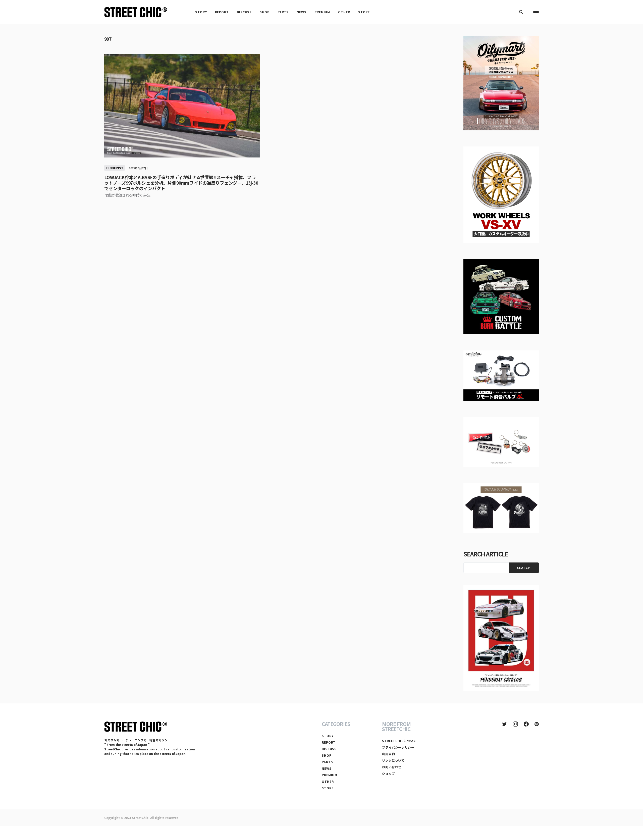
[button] (521, 12)
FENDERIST (114, 168)
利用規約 (388, 754)
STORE (328, 788)
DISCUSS (329, 749)
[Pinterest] (536, 724)
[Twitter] (504, 724)
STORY (328, 736)
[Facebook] (526, 724)
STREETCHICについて (399, 741)
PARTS (327, 762)
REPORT (329, 742)
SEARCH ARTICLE (485, 553)
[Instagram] (515, 724)
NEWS (327, 768)
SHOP (327, 755)
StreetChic (140, 817)
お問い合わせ (391, 767)
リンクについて (393, 760)
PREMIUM (329, 775)
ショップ (388, 773)
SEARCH (524, 567)
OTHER (328, 781)
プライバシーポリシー (398, 747)
